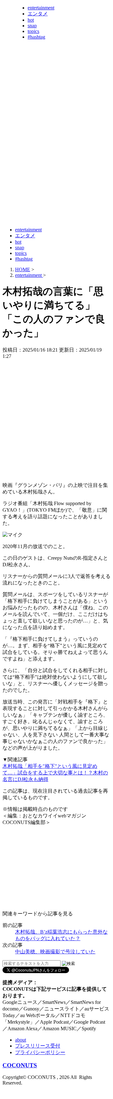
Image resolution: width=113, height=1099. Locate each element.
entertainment (41, 7)
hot (31, 20)
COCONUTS (20, 1065)
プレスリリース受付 (37, 1045)
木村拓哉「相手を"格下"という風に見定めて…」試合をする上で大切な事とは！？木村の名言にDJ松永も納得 (55, 772)
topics (33, 31)
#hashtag (36, 37)
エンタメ (38, 13)
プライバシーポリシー (40, 1052)
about (20, 1039)
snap (32, 25)
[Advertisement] (56, 164)
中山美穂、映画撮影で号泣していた (55, 951)
